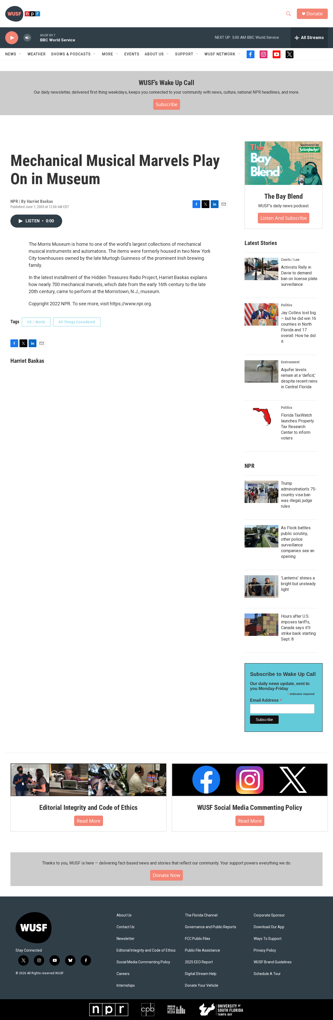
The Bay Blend (283, 196)
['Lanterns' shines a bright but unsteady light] (261, 586)
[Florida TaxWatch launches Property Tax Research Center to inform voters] (261, 417)
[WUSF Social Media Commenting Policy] (250, 780)
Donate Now (166, 875)
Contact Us (126, 927)
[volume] (27, 38)
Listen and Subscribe (283, 218)
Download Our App (269, 927)
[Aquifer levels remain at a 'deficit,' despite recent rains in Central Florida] (261, 371)
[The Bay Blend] (283, 163)
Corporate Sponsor (269, 915)
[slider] (35, 37)
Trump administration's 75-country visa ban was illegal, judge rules (299, 495)
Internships (126, 985)
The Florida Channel (201, 915)
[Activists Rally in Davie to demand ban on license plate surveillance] (261, 269)
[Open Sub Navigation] (20, 54)
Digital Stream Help (200, 974)
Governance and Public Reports (210, 927)
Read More (88, 821)
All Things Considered (77, 322)
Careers (123, 974)
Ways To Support (267, 939)
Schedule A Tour (267, 974)
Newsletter (126, 939)
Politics (286, 305)
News (10, 54)
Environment (290, 362)
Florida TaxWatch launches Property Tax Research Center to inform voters (297, 427)
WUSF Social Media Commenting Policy (249, 807)
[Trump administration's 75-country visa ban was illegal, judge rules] (261, 492)
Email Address (266, 700)
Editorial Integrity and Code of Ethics (88, 807)
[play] (12, 38)
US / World (36, 322)
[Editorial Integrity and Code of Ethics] (88, 780)
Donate (314, 13)
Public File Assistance (202, 950)
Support (184, 54)
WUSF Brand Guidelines (273, 962)
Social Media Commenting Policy (143, 962)
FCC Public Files (197, 939)
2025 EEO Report (199, 962)
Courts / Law (290, 259)
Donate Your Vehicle (201, 985)
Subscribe (166, 104)
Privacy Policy (265, 950)
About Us (124, 915)
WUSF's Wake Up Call (166, 83)
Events (131, 54)
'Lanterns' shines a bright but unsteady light (298, 584)
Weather (37, 54)
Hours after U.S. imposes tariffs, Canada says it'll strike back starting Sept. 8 (298, 628)
